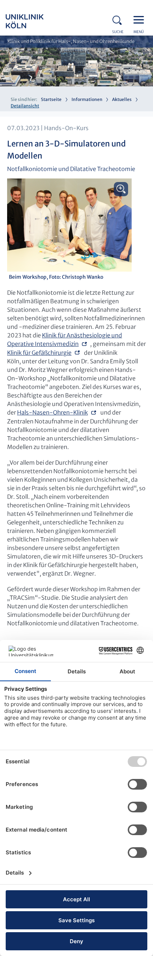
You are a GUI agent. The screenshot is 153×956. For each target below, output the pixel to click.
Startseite (51, 99)
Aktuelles (122, 99)
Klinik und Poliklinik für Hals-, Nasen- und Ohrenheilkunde (70, 41)
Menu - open (140, 19)
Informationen (87, 99)
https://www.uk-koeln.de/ (34, 21)
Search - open (119, 19)
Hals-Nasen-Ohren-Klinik (52, 412)
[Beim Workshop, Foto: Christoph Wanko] (69, 225)
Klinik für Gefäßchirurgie (39, 352)
